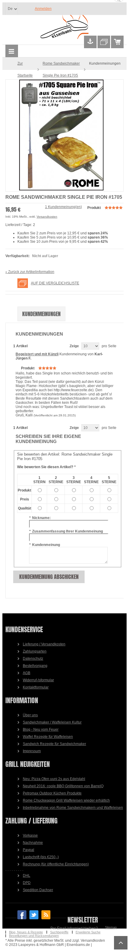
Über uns (30, 715)
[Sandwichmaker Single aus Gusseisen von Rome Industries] (64, 135)
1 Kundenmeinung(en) (63, 207)
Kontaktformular (36, 687)
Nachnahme (33, 843)
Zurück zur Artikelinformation (29, 272)
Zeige (74, 346)
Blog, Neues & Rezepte (26, 932)
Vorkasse (30, 835)
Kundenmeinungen (41, 314)
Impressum (32, 751)
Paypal (28, 850)
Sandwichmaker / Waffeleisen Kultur (52, 722)
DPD (27, 883)
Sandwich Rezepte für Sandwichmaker (54, 744)
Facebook (21, 914)
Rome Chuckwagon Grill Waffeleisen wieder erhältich (66, 800)
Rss (45, 914)
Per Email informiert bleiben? (74, 928)
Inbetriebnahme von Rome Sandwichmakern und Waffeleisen (73, 808)
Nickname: (40, 518)
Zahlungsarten (34, 651)
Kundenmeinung (44, 545)
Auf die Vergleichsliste (55, 283)
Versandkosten (47, 216)
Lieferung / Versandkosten (44, 644)
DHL (26, 875)
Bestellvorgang (35, 666)
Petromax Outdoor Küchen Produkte (52, 793)
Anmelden (43, 9)
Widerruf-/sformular (38, 680)
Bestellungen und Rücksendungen (34, 936)
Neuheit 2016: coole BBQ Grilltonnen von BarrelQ (63, 786)
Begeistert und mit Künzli (37, 354)
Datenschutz (33, 658)
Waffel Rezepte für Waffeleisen (48, 737)
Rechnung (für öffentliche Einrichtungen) (56, 864)
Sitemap (111, 927)
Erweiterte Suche (88, 932)
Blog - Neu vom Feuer (40, 729)
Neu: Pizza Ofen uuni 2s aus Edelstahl (54, 779)
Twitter (33, 914)
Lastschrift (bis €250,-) (41, 857)
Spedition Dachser (38, 890)
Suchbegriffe (59, 932)
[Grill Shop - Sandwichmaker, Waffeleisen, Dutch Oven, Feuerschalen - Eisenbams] (64, 27)
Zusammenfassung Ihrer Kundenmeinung (66, 531)
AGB (26, 673)
